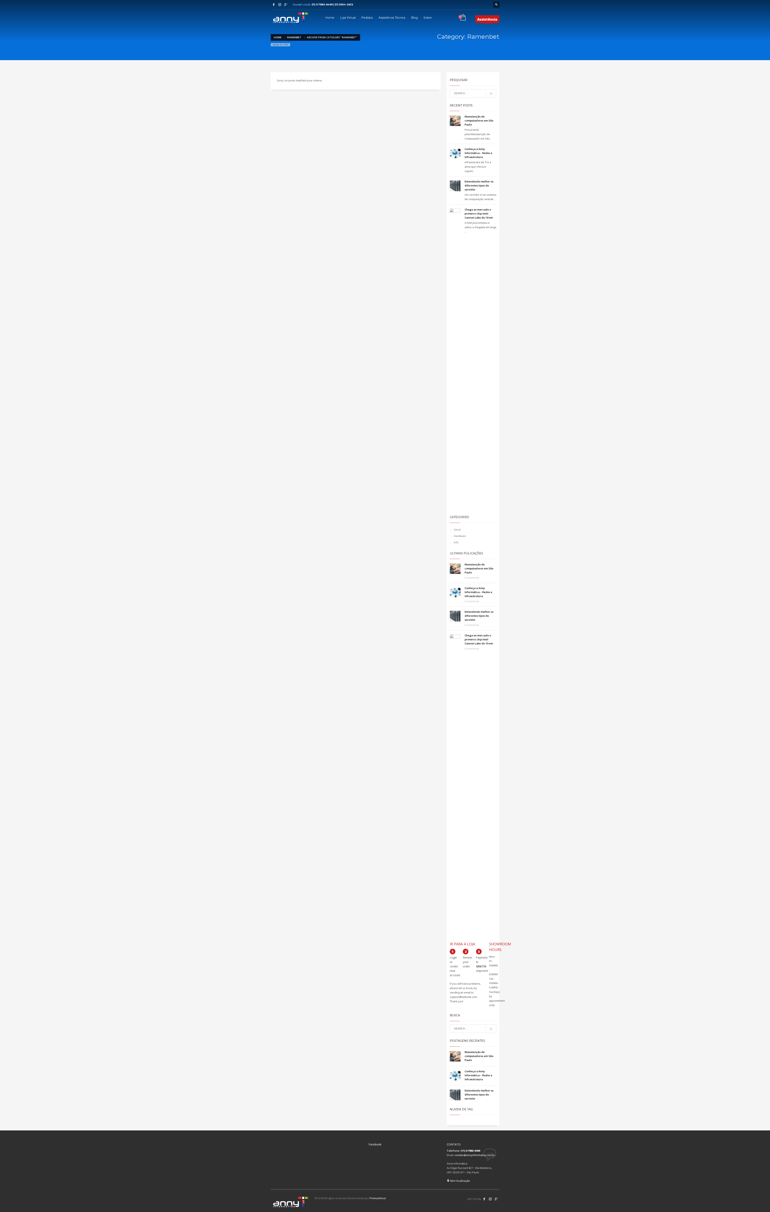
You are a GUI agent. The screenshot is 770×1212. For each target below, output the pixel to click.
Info (456, 542)
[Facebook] (274, 5)
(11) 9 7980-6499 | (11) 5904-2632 (332, 4)
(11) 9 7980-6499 (470, 1150)
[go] (491, 93)
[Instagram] (280, 5)
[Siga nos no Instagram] (490, 1199)
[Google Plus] (286, 5)
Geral (457, 529)
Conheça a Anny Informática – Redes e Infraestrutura (478, 153)
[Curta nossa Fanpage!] (484, 1199)
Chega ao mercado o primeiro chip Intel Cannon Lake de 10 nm (479, 213)
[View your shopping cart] (462, 18)
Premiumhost (378, 1198)
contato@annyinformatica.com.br (474, 1155)
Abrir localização (459, 1181)
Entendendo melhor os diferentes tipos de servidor (479, 185)
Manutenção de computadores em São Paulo (479, 120)
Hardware (460, 536)
